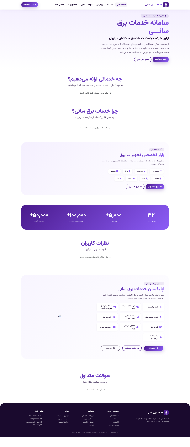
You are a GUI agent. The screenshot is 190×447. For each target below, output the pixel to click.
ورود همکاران (134, 186)
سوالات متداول (86, 4)
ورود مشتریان (153, 186)
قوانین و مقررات (63, 415)
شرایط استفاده (63, 422)
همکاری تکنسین (88, 422)
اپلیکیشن (99, 4)
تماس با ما (59, 4)
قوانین (91, 425)
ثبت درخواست (160, 59)
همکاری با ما (72, 4)
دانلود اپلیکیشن (143, 59)
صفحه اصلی (121, 4)
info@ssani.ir (35, 418)
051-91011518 (35, 415)
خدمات (110, 4)
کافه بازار (152, 348)
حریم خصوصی (63, 418)
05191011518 (30, 4)
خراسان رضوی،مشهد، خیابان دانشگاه (35, 423)
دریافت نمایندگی (88, 415)
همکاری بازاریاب (88, 418)
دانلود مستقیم (130, 348)
